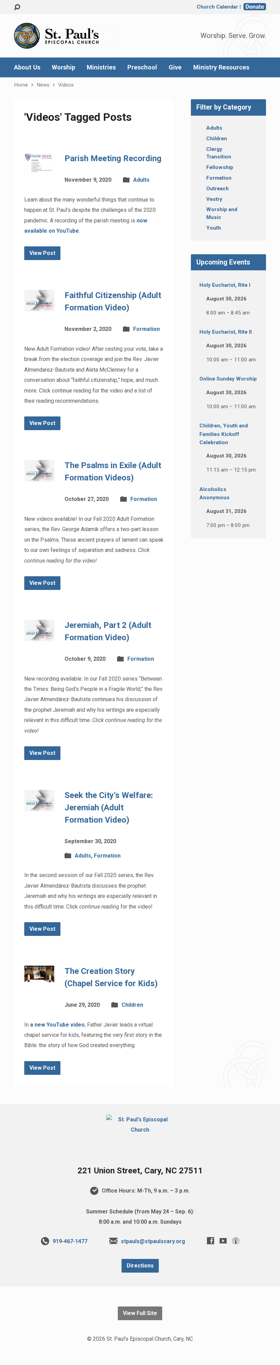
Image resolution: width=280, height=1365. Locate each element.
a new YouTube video (57, 1024)
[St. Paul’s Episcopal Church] (139, 1129)
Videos (66, 85)
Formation (146, 329)
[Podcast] (235, 1240)
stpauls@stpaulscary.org (153, 1241)
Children (132, 1005)
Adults (141, 180)
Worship (63, 67)
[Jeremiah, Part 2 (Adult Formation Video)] (39, 636)
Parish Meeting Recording (113, 158)
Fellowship (219, 167)
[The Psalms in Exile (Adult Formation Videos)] (39, 476)
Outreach (217, 188)
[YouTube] (223, 1240)
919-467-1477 (70, 1241)
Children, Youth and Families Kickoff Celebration (223, 434)
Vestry (214, 199)
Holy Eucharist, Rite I (224, 285)
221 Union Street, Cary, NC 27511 (140, 1170)
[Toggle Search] (17, 7)
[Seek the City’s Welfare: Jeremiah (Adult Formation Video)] (39, 806)
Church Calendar (217, 7)
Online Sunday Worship (228, 379)
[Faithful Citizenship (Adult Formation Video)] (39, 306)
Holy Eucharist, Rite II (225, 332)
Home (21, 85)
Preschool (142, 67)
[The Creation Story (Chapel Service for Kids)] (39, 977)
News (43, 85)
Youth (213, 228)
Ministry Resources (221, 67)
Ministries (101, 67)
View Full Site (140, 1313)
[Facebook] (210, 1240)
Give (175, 67)
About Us (27, 67)
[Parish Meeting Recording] (39, 167)
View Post (42, 253)
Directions (140, 1265)
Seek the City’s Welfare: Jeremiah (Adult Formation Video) (109, 807)
